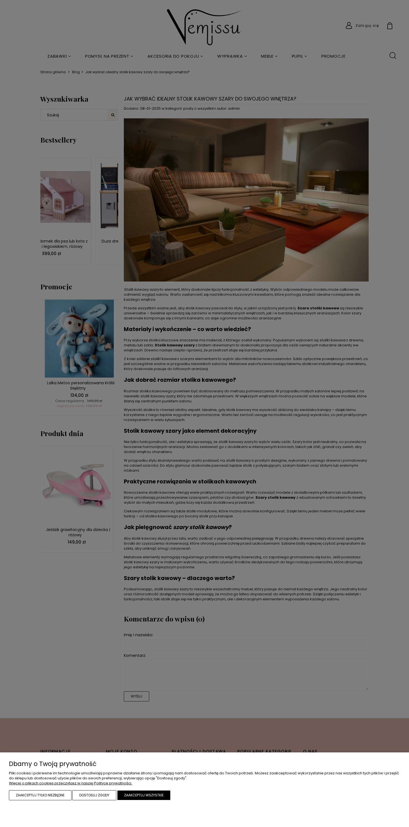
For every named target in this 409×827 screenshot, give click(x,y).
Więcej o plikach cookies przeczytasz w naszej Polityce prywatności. (70, 783)
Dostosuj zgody (94, 795)
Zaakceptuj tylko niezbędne (40, 795)
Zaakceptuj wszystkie (144, 795)
